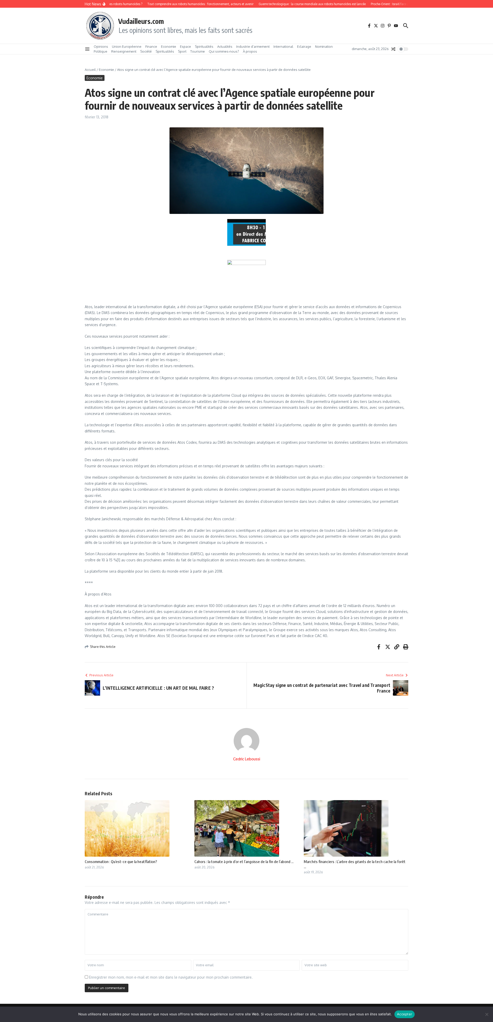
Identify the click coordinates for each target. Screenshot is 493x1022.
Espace (185, 46)
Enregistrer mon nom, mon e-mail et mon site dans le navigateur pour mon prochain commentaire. (171, 977)
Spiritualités (204, 46)
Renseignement (123, 51)
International (283, 46)
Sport (182, 51)
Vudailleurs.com (141, 21)
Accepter (404, 1014)
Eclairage (304, 46)
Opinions (101, 46)
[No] (486, 1014)
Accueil (90, 70)
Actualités (224, 46)
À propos (250, 51)
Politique (100, 51)
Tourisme (197, 51)
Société (146, 51)
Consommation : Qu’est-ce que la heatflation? (121, 861)
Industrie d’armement (253, 46)
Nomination (324, 46)
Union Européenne (126, 46)
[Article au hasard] (393, 49)
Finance (151, 46)
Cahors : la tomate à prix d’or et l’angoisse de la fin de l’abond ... (243, 861)
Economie (168, 46)
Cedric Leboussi (246, 758)
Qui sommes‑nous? (224, 51)
